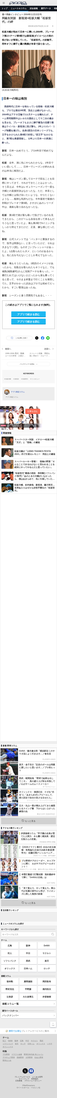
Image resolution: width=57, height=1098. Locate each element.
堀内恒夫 (47, 989)
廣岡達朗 (28, 981)
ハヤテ (49, 1044)
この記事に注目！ (21, 338)
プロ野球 (6, 1054)
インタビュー (36, 379)
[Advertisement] (28, 617)
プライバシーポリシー (33, 1081)
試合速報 (34, 8)
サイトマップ (24, 1079)
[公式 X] (25, 1071)
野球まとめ (7, 1060)
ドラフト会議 (17, 1054)
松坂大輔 (8, 379)
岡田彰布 (47, 981)
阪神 (28, 945)
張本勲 (10, 981)
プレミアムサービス (22, 1077)
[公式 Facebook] (31, 1071)
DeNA (47, 945)
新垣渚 (17, 379)
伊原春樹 (47, 997)
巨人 (10, 953)
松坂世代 (25, 379)
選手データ (46, 8)
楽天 (47, 961)
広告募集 (18, 1081)
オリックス (10, 968)
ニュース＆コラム (19, 8)
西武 (28, 961)
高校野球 (20, 1057)
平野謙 (28, 989)
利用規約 (34, 1079)
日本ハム (28, 968)
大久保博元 (28, 997)
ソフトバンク (9, 961)
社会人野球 (38, 1057)
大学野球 (29, 1057)
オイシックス (8, 1047)
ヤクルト (47, 953)
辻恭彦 (10, 997)
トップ (5, 8)
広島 (10, 945)
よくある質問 (37, 1077)
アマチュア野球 (9, 1057)
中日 (28, 953)
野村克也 (10, 989)
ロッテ (47, 968)
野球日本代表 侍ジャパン (33, 1054)
